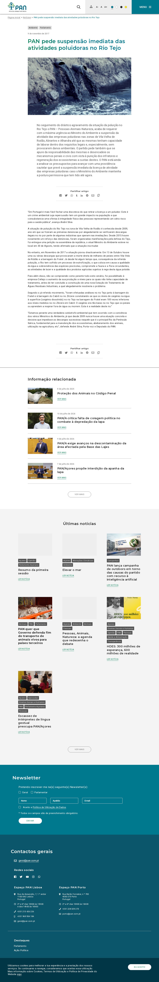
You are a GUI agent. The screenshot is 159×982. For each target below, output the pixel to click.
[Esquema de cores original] (112, 7)
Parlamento (45, 28)
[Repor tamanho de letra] (101, 7)
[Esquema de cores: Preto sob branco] (117, 7)
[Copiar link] (98, 196)
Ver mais (61, 399)
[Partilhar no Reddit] (87, 195)
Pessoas (67, 628)
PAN (31, 624)
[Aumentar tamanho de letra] (105, 7)
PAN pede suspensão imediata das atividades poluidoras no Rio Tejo (67, 17)
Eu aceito (139, 967)
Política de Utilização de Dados (49, 807)
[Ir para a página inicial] (17, 7)
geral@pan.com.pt (29, 860)
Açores (22, 561)
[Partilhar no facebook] (60, 195)
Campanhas (113, 561)
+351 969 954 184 (25, 916)
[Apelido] (66, 800)
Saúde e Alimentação (117, 637)
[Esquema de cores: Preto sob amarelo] (126, 7)
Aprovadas (33, 698)
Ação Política (21, 950)
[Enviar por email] (93, 195)
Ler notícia (24, 579)
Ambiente (33, 28)
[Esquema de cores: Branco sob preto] (121, 7)
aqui (19, 974)
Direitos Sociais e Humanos (120, 628)
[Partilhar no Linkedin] (81, 195)
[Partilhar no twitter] (66, 195)
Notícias (27, 17)
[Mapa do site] (91, 6)
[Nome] (34, 800)
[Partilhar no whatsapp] (72, 195)
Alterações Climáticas (83, 561)
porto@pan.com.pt (71, 914)
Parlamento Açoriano (29, 565)
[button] (145, 7)
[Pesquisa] (78, 7)
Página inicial (14, 17)
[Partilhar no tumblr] (77, 195)
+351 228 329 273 (70, 909)
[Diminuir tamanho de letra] (97, 7)
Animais (23, 624)
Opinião (31, 561)
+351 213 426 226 (25, 911)
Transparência (114, 641)
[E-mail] (102, 800)
